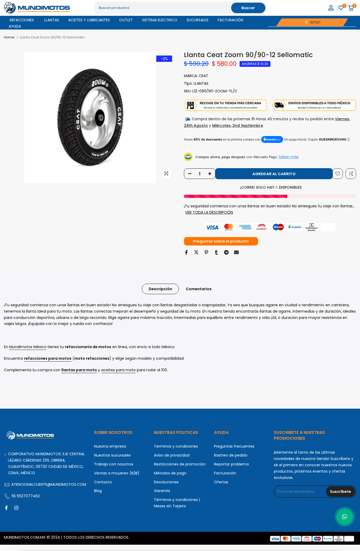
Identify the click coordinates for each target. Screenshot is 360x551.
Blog (98, 490)
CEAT (203, 75)
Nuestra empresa (110, 446)
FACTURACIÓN (230, 20)
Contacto (103, 482)
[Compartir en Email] (236, 252)
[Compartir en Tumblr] (216, 252)
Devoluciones (166, 482)
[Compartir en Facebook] (186, 252)
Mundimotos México (27, 346)
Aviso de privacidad (171, 455)
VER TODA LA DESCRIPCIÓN (209, 212)
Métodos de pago (170, 473)
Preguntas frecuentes (234, 446)
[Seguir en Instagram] (16, 508)
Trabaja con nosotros (113, 464)
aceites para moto (118, 370)
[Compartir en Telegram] (226, 252)
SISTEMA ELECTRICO (159, 20)
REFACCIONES (22, 20)
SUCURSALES (197, 20)
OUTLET (126, 20)
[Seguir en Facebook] (6, 508)
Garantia (162, 490)
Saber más (289, 156)
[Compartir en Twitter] (196, 252)
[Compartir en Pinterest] (206, 252)
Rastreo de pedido (230, 455)
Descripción (160, 289)
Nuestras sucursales (112, 455)
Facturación (225, 473)
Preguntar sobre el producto (221, 241)
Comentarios (199, 289)
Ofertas (221, 482)
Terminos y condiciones (176, 446)
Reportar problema (231, 464)
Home (9, 37)
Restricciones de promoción (180, 464)
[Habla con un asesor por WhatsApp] (344, 516)
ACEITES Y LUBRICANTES (89, 20)
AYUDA (15, 26)
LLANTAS (51, 20)
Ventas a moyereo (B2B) (116, 473)
